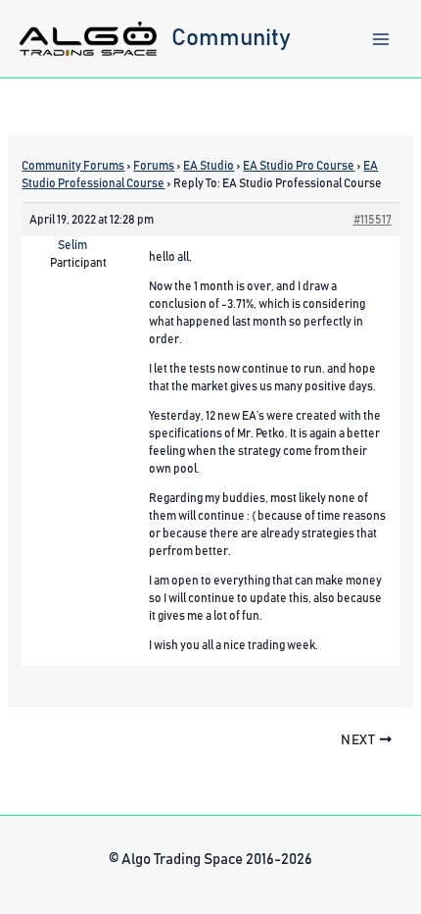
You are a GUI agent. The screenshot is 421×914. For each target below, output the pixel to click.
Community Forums (73, 166)
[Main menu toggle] (380, 39)
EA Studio (208, 166)
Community (231, 38)
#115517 (372, 220)
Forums (153, 166)
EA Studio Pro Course (298, 166)
